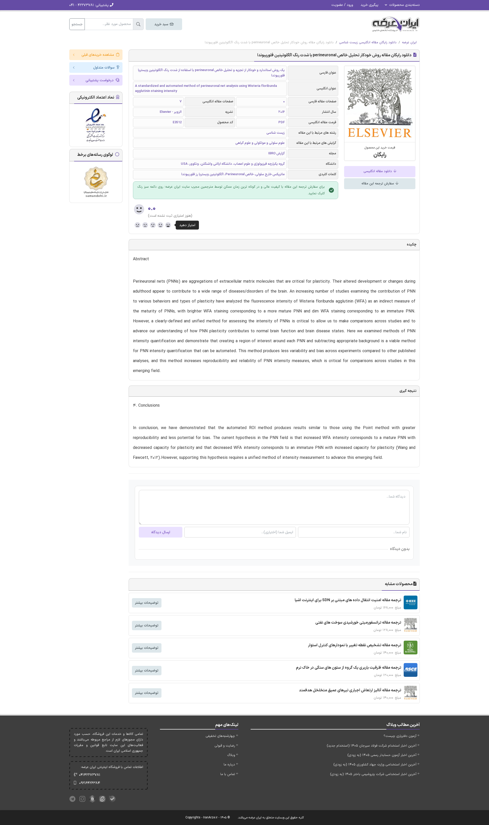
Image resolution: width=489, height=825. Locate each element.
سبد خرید (161, 24)
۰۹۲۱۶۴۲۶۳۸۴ (89, 783)
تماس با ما (227, 774)
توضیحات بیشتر (146, 603)
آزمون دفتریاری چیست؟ (400, 736)
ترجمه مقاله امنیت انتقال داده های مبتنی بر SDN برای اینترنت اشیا (348, 600)
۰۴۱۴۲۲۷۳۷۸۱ (89, 775)
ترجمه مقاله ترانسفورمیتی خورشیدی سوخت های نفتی (358, 623)
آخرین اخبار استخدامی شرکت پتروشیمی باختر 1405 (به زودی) (373, 774)
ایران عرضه (409, 42)
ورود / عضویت (342, 5)
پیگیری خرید (369, 5)
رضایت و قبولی (224, 745)
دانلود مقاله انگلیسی (378, 171)
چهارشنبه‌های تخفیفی (220, 736)
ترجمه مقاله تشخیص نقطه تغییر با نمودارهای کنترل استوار (354, 645)
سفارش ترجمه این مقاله (378, 183)
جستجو (77, 24)
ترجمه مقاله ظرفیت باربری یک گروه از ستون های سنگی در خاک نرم (348, 668)
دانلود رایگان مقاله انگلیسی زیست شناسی (368, 42)
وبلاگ (231, 755)
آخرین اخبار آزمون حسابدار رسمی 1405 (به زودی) (381, 755)
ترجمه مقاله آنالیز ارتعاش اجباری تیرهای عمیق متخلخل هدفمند (350, 690)
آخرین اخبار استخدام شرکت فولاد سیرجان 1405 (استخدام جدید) (371, 745)
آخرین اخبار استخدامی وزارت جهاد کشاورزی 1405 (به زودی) (374, 764)
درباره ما (229, 764)
